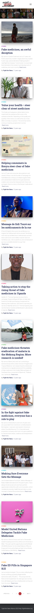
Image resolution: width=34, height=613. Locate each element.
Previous (6, 593)
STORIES (3, 46)
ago (17, 70)
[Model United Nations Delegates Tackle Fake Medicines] (17, 511)
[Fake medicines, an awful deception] (17, 32)
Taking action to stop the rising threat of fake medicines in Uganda (15, 290)
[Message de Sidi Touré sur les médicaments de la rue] (17, 206)
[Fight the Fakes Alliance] (8, 4)
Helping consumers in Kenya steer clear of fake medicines (15, 166)
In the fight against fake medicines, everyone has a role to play (16, 416)
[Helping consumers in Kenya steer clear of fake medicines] (17, 145)
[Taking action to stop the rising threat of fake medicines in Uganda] (17, 267)
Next (28, 593)
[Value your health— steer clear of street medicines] (17, 87)
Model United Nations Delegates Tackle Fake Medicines (14, 532)
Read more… (23, 67)
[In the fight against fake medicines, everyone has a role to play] (17, 394)
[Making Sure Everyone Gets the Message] (17, 456)
